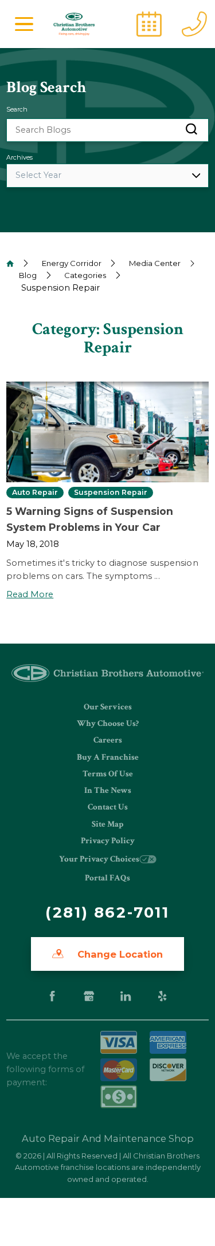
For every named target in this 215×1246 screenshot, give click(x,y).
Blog (28, 275)
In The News (107, 790)
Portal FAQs (107, 877)
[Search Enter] (191, 130)
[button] (24, 24)
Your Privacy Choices (99, 859)
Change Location (119, 954)
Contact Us (108, 806)
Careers (107, 740)
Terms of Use (108, 773)
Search (17, 109)
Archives (19, 157)
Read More (29, 594)
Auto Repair (35, 492)
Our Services (108, 706)
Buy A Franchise (108, 757)
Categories (85, 275)
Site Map (107, 824)
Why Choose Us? (108, 723)
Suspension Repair (110, 492)
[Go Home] (10, 263)
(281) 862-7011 (107, 912)
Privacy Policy (108, 840)
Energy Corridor (71, 263)
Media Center (155, 263)
